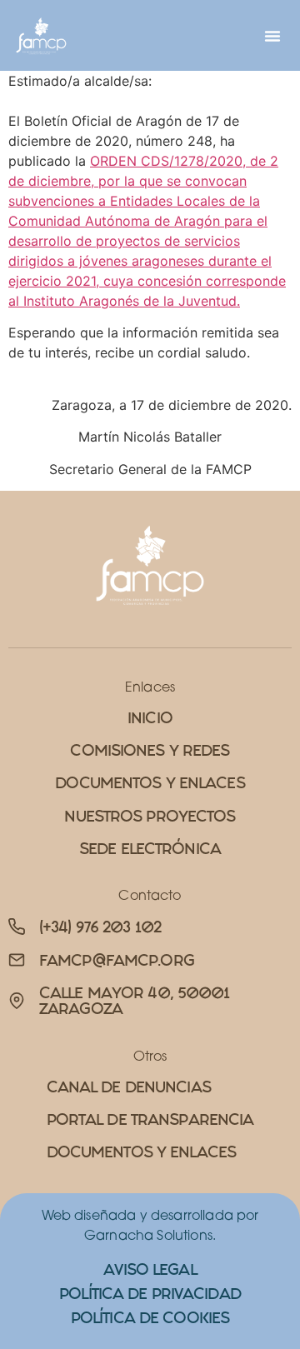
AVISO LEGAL (149, 1269)
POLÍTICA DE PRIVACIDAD (150, 1293)
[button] (272, 35)
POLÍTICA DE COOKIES (150, 1317)
